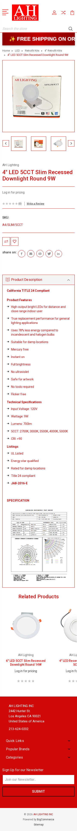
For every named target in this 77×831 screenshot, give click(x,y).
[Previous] (6, 143)
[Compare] (63, 14)
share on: (9, 252)
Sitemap (38, 824)
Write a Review (35, 203)
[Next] (71, 143)
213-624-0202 (18, 729)
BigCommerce (45, 819)
